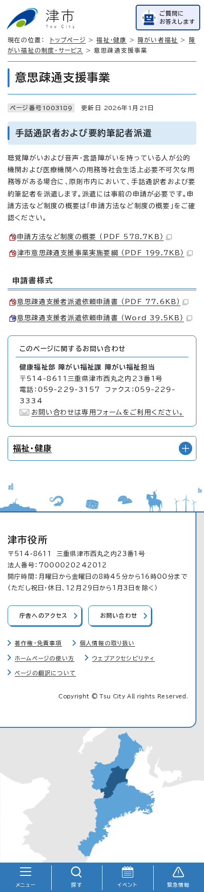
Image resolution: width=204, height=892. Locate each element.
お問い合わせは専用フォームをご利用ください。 (107, 412)
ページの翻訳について (45, 673)
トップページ (68, 40)
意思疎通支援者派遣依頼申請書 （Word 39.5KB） (100, 318)
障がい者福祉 (158, 40)
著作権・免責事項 (38, 643)
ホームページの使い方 (44, 658)
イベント (127, 885)
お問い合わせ (119, 615)
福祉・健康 (111, 40)
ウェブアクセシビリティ (123, 658)
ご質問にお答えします (177, 17)
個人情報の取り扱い (107, 643)
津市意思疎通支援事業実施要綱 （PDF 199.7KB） (101, 253)
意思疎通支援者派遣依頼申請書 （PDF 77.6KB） (98, 301)
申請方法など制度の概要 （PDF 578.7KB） (90, 236)
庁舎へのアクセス (43, 615)
